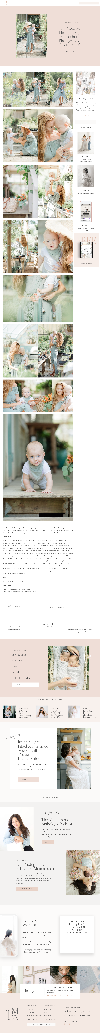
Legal (21, 1029)
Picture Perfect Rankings (46, 1029)
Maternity (86, 708)
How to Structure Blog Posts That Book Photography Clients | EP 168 (57, 714)
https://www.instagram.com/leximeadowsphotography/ (20, 591)
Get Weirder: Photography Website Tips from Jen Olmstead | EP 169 (24, 715)
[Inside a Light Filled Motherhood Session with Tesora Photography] (74, 758)
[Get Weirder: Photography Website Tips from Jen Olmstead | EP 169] (9, 712)
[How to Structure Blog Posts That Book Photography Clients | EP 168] (42, 712)
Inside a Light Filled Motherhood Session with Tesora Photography (33, 750)
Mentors (73, 1029)
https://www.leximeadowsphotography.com (16, 589)
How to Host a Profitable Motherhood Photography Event (89, 714)
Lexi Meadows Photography (11, 527)
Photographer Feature (70, 22)
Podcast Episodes (23, 708)
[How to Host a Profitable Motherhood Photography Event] (74, 712)
